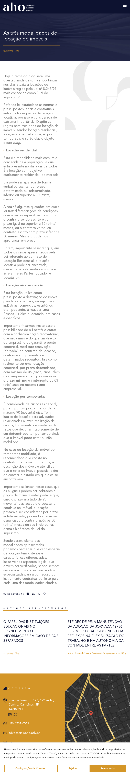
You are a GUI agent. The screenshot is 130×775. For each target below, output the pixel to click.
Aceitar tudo (108, 768)
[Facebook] (28, 594)
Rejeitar (73, 768)
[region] (65, 758)
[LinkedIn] (33, 594)
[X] (39, 594)
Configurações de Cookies (30, 768)
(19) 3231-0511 (18, 723)
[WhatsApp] (44, 594)
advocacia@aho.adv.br (24, 733)
